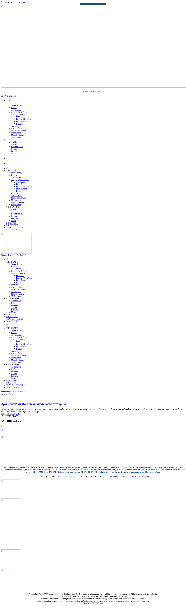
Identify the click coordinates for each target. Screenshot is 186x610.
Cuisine (14, 149)
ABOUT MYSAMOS (140, 476)
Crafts (13, 144)
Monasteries (16, 133)
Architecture (16, 142)
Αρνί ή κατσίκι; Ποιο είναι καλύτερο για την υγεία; (33, 404)
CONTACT (124, 476)
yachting (14, 126)
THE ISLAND (15, 103)
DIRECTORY (15, 158)
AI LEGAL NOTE (110, 476)
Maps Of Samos (17, 135)
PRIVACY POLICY (61, 476)
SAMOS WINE (15, 163)
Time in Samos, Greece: (93, 91)
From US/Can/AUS (24, 119)
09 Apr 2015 (15, 414)
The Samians (16, 110)
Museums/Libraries (18, 130)
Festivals (14, 151)
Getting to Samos (18, 114)
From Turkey (21, 121)
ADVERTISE (76, 476)
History (14, 108)
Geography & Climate (20, 112)
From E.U (20, 117)
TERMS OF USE (44, 476)
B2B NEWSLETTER (93, 476)
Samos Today (16, 105)
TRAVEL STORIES (17, 161)
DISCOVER (14, 156)
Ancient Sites (16, 128)
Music (13, 153)
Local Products (17, 147)
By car (19, 124)
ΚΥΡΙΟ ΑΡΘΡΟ (11, 416)
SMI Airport (16, 137)
